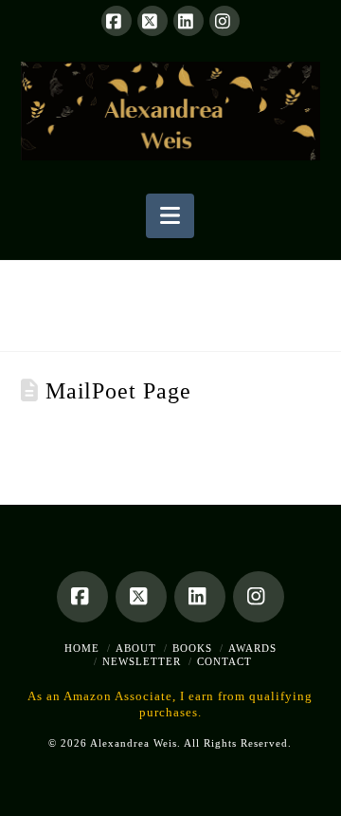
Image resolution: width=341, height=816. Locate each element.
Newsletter (141, 661)
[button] (170, 216)
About (136, 648)
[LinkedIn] (188, 21)
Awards (252, 648)
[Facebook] (116, 21)
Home (81, 648)
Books (192, 648)
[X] (152, 21)
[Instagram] (224, 21)
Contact (224, 661)
